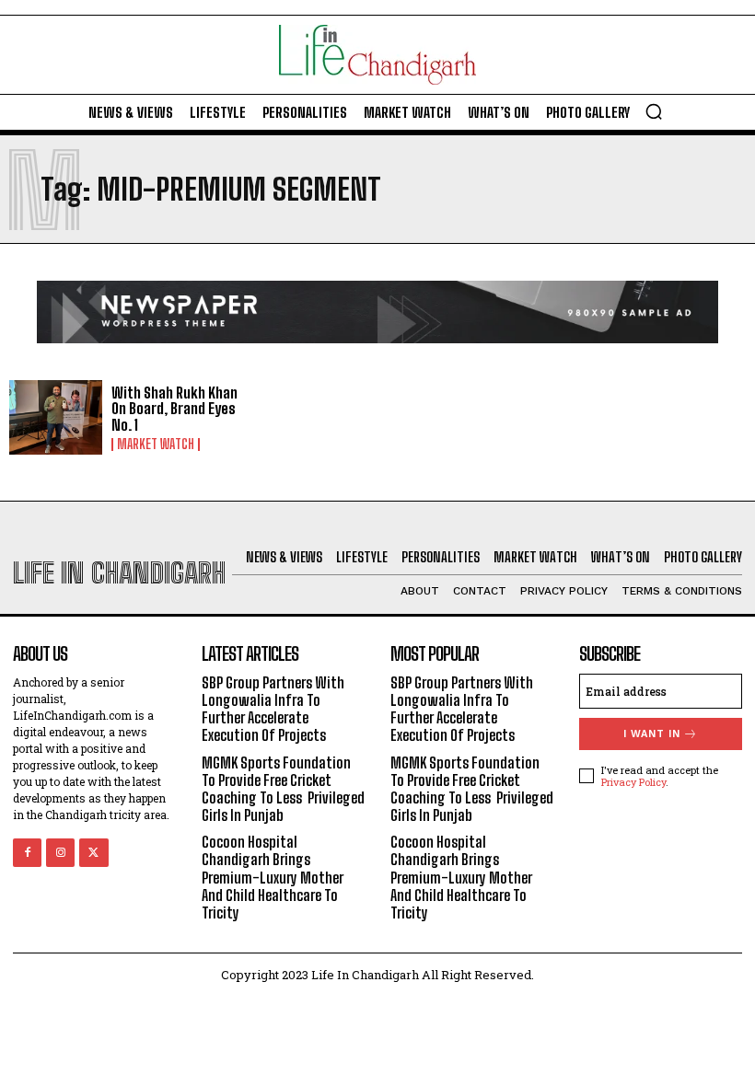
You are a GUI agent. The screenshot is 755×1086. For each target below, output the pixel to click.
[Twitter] (93, 852)
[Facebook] (27, 852)
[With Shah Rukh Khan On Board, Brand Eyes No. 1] (55, 417)
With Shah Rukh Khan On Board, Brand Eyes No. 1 (174, 408)
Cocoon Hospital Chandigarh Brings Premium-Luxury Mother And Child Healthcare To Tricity (272, 877)
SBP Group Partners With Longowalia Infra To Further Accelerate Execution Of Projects (273, 709)
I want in (651, 734)
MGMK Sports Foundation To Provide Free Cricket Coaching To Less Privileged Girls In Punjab (283, 789)
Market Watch (155, 444)
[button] (653, 111)
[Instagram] (60, 852)
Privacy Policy (633, 782)
